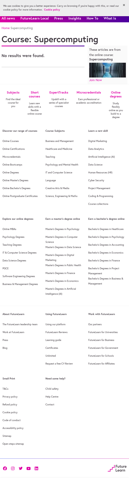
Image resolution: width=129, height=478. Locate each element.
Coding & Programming (100, 196)
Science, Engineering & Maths (61, 196)
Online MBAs (9, 229)
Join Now (95, 80)
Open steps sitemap (13, 443)
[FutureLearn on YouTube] (28, 468)
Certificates (51, 347)
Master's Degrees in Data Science (63, 247)
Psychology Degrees (13, 236)
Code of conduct (12, 420)
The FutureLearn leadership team (20, 324)
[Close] (124, 5)
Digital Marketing (97, 141)
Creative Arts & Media (57, 188)
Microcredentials (11, 156)
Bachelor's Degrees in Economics (105, 252)
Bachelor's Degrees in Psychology (106, 236)
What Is (110, 18)
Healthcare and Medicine (58, 148)
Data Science (95, 164)
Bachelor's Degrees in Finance (104, 260)
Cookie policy (10, 412)
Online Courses (11, 141)
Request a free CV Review (59, 363)
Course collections (98, 203)
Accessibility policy (13, 428)
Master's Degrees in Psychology (62, 229)
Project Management (99, 188)
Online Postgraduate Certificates (20, 196)
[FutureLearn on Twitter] (21, 468)
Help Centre (51, 396)
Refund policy (10, 404)
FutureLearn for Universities (103, 332)
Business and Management (59, 141)
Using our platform (55, 324)
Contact (49, 404)
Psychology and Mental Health (61, 164)
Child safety (52, 388)
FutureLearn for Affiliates (101, 363)
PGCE (6, 268)
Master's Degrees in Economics (62, 280)
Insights (74, 18)
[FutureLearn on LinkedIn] (36, 468)
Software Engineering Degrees (19, 276)
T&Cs (5, 388)
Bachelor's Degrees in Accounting (106, 244)
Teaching (50, 156)
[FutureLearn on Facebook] (6, 468)
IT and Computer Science (58, 172)
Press (58, 18)
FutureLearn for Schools (101, 355)
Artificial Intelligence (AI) (101, 156)
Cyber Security (96, 180)
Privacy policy (10, 396)
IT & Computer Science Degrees (19, 252)
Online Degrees (11, 172)
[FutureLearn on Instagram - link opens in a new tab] (13, 468)
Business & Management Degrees (20, 284)
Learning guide (53, 340)
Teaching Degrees (12, 244)
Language (50, 180)
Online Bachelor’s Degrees (16, 188)
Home (6, 28)
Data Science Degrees (14, 260)
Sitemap (7, 435)
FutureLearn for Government (103, 347)
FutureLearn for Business (101, 340)
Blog (5, 347)
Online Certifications (14, 148)
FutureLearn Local (34, 18)
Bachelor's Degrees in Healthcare (105, 229)
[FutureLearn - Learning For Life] (117, 468)
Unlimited (50, 355)
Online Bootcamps (12, 164)
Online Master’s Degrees (15, 180)
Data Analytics (96, 148)
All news (8, 18)
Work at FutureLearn (13, 332)
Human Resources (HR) (100, 172)
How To (92, 18)
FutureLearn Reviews (56, 332)
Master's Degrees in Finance (60, 273)
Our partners (95, 324)
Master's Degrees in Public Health (63, 265)
